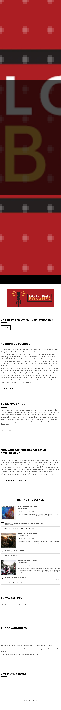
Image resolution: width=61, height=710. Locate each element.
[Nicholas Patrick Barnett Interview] (8, 513)
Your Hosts (6, 612)
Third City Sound (6, 430)
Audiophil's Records (8, 388)
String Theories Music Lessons (19, 277)
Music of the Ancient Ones (26, 280)
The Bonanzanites (8, 638)
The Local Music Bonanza (7, 280)
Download (22, 511)
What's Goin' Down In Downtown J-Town (49, 280)
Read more (37, 544)
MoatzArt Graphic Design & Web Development (14, 480)
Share (32, 511)
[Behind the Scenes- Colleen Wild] (8, 540)
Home (2, 277)
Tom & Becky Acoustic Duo (52, 277)
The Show (5, 327)
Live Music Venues (8, 682)
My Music (36, 277)
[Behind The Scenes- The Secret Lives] (8, 567)
